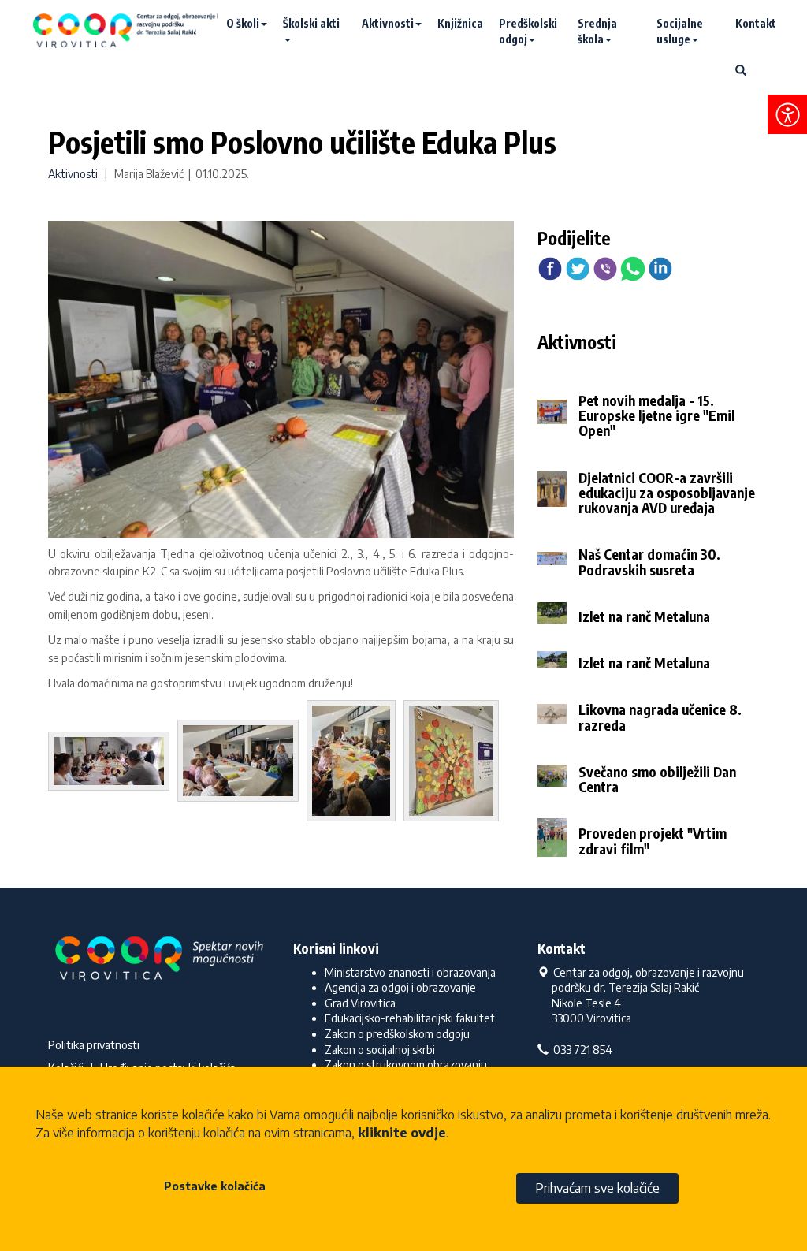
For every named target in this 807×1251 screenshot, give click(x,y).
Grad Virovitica (360, 1003)
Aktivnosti (73, 174)
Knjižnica (460, 23)
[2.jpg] (112, 763)
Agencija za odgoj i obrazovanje (400, 987)
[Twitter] (577, 267)
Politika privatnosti (93, 1045)
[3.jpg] (242, 763)
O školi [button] (242, 23)
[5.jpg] (455, 763)
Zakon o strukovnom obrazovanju (406, 1064)
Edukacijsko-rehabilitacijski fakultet (410, 1018)
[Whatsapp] (632, 267)
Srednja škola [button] (597, 31)
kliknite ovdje (402, 1133)
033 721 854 (580, 1049)
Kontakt (755, 23)
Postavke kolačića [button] (215, 1186)
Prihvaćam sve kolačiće (597, 1188)
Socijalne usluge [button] (679, 31)
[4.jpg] (355, 763)
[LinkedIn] (660, 267)
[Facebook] (550, 267)
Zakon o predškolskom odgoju (397, 1034)
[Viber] (605, 267)
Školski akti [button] (311, 23)
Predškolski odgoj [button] (528, 31)
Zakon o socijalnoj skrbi (380, 1049)
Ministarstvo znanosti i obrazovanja (410, 972)
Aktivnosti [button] (388, 23)
